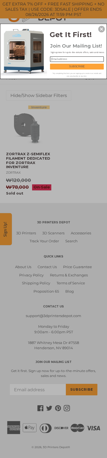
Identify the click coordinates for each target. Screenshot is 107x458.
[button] (101, 29)
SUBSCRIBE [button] (77, 66)
